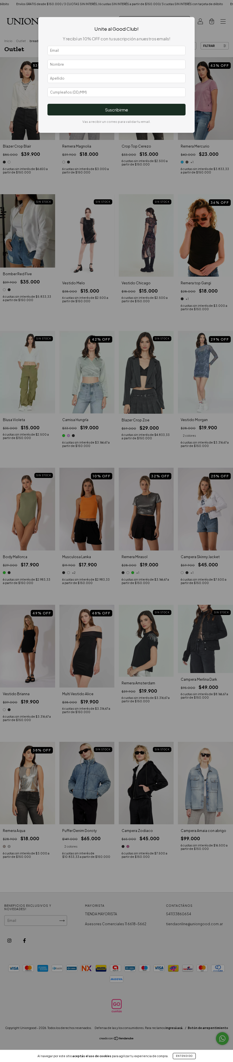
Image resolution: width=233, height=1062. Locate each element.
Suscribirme (116, 109)
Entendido (184, 1056)
